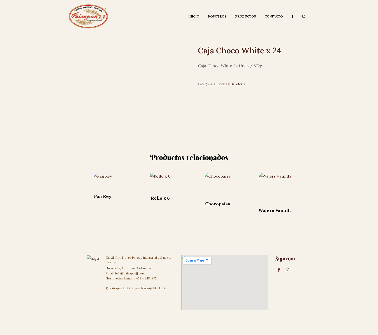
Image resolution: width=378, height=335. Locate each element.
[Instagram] (287, 269)
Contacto (274, 16)
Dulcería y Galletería (229, 84)
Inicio (193, 16)
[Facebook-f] (279, 269)
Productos (245, 16)
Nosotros (217, 16)
